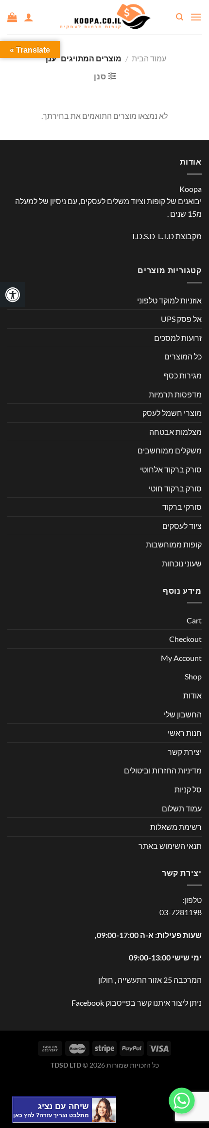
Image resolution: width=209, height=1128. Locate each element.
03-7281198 (180, 912)
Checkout (185, 638)
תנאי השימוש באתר (170, 845)
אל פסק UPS (181, 318)
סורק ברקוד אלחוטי (171, 469)
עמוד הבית (149, 58)
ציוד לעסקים (182, 525)
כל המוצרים (183, 356)
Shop (193, 676)
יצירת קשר (185, 751)
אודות (192, 695)
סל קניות (188, 789)
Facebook (87, 1002)
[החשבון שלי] (29, 17)
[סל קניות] (12, 17)
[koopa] (104, 17)
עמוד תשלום (182, 808)
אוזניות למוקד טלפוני (169, 300)
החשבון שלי (183, 714)
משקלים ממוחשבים (170, 450)
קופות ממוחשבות (174, 544)
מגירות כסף (183, 375)
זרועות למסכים (178, 337)
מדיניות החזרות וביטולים (163, 770)
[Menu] (196, 17)
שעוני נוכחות (182, 563)
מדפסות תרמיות (175, 394)
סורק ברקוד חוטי (175, 488)
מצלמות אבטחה (175, 431)
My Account (181, 657)
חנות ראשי (185, 732)
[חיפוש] (179, 17)
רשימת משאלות (176, 826)
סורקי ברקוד (182, 506)
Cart (194, 620)
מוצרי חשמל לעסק (172, 412)
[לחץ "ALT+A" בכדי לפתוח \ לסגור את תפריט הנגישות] (12, 294)
